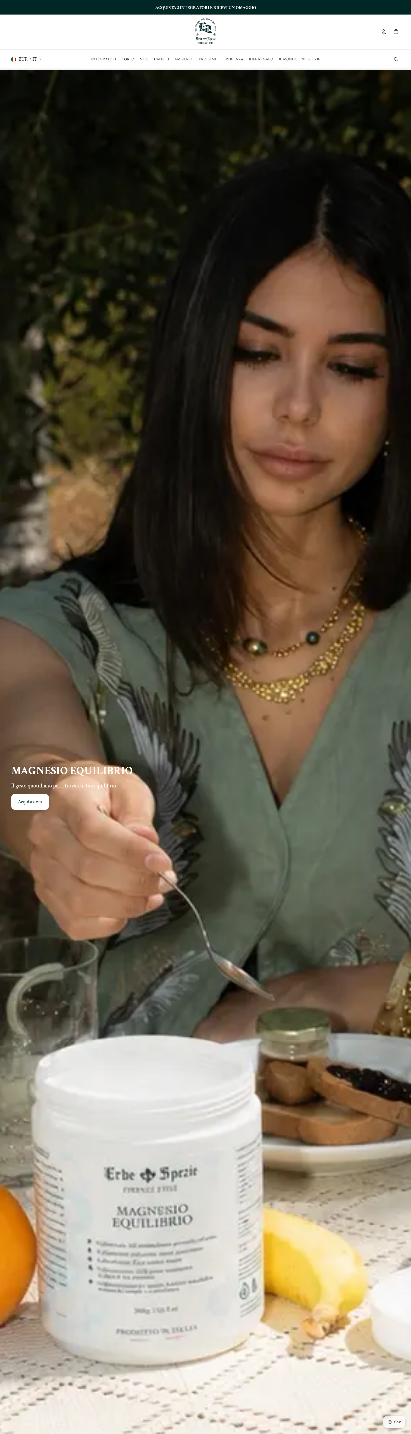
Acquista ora (30, 802)
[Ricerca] (396, 59)
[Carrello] (396, 31)
